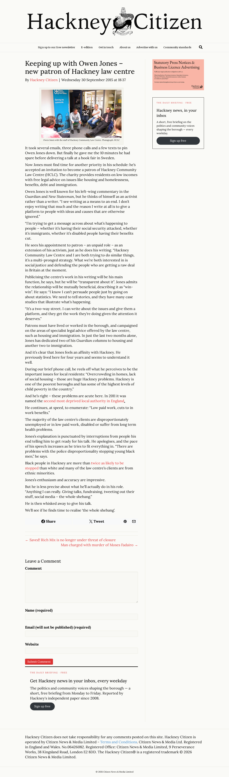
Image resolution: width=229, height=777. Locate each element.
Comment (33, 568)
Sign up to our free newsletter (56, 47)
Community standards (177, 47)
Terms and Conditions (118, 742)
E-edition (87, 47)
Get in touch (106, 47)
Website (32, 644)
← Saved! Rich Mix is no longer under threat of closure (70, 540)
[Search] (201, 47)
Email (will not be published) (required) (58, 627)
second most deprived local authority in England (84, 401)
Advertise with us (146, 47)
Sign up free (42, 706)
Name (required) (39, 610)
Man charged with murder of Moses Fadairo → (99, 545)
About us (125, 47)
